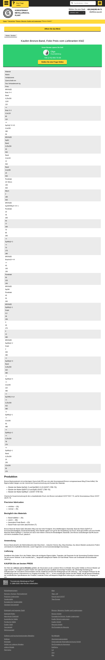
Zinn (53, 653)
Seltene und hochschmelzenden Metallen (19, 636)
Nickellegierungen (10, 590)
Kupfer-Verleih (56, 622)
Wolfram (7, 639)
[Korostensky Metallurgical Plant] (5, 582)
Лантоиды (7, 650)
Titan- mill (55, 594)
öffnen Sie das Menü (52, 29)
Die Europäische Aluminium (61, 644)
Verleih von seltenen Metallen (14, 644)
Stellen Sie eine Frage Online (52, 62)
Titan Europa (56, 599)
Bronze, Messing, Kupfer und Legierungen (67, 610)
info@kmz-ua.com (96, 12)
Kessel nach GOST (58, 596)
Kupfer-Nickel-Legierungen (60, 619)
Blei (53, 655)
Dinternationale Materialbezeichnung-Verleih (66, 642)
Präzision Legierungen (11, 596)
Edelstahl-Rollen (9, 614)
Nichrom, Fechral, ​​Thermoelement (15, 594)
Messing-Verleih (57, 624)
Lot (53, 650)
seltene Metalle (9, 647)
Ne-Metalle (56, 636)
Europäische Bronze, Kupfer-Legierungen (65, 616)
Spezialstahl (8, 627)
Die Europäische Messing (60, 627)
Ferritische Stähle (10, 622)
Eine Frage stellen (20, 4)
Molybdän (7, 642)
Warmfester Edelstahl (11, 616)
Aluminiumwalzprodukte (60, 639)
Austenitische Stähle (11, 619)
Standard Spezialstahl (11, 605)
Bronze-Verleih (56, 614)
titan (53, 590)
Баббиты (55, 647)
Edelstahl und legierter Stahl (14, 610)
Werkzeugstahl (9, 630)
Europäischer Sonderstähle (13, 602)
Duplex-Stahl (8, 624)
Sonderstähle (8, 599)
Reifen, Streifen (11, 35)
